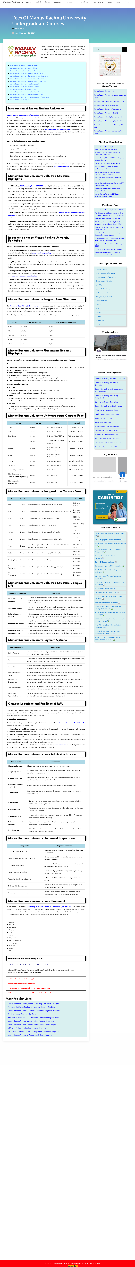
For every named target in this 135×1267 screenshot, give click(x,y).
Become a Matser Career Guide (106, 410)
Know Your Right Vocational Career (107, 447)
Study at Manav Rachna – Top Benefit (22, 1014)
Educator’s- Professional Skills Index (108, 443)
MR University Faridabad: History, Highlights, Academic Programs (33, 1031)
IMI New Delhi (100, 320)
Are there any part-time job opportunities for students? (30, 988)
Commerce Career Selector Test (106, 430)
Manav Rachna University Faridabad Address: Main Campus (32, 1024)
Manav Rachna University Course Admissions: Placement (30, 1035)
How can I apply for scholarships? (22, 983)
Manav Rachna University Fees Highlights (24, 68)
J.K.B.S (98, 324)
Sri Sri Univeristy (101, 301)
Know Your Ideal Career (103, 418)
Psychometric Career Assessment (107, 414)
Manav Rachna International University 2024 (109, 101)
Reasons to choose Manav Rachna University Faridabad (29, 71)
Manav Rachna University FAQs (20, 100)
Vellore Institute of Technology (106, 277)
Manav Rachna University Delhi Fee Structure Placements (29, 97)
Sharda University (102, 269)
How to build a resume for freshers (106, 602)
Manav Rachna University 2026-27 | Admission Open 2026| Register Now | (73, 1263)
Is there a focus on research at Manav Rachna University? (31, 993)
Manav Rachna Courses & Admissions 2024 (109, 109)
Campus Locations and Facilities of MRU (23, 89)
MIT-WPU (99, 285)
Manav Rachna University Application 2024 (109, 121)
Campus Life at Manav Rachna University (108, 249)
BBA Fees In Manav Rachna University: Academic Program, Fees (33, 1017)
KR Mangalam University (104, 281)
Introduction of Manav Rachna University (23, 66)
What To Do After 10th (103, 422)
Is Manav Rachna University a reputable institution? (29, 965)
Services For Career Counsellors (106, 402)
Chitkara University (102, 293)
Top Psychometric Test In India (105, 588)
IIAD (97, 308)
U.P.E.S (98, 304)
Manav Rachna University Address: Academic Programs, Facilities (34, 1010)
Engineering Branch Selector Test (107, 426)
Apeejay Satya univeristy (104, 297)
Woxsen (98, 316)
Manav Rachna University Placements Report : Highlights (29, 76)
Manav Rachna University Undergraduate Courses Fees (28, 79)
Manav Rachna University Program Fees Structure (26, 73)
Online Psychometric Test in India (106, 592)
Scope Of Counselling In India (105, 562)
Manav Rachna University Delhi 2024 (106, 113)
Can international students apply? (22, 979)
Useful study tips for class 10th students (108, 540)
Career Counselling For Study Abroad (108, 406)
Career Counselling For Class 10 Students (110, 378)
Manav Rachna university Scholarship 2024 (108, 117)
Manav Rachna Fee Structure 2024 (106, 105)
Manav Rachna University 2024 (104, 91)
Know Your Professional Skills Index (107, 439)
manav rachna (19, 29)
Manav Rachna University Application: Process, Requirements (32, 1021)
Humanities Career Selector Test (106, 434)
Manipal (98, 312)
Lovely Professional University (105, 273)
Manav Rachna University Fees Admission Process (26, 92)
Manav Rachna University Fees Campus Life (25, 84)
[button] (46, 965)
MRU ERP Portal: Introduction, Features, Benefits (27, 1028)
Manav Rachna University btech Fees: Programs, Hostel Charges (33, 1003)
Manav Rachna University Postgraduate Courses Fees (28, 81)
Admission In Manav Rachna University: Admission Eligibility (31, 1007)
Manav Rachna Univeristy (104, 289)
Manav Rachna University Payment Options (24, 86)
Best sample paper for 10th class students (109, 566)
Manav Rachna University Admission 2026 (109, 210)
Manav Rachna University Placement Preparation (26, 94)
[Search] (124, 49)
